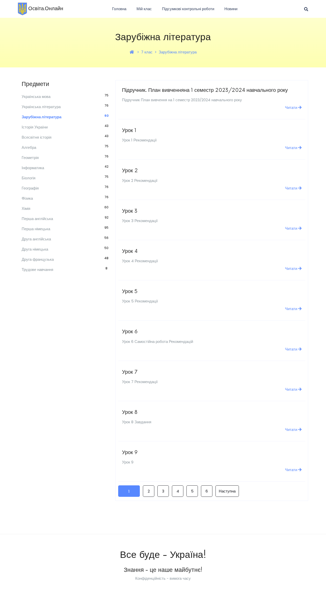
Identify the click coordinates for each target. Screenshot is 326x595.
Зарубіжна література (178, 52)
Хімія (26, 208)
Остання (259, 491)
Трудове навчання (37, 269)
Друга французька (38, 259)
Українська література (41, 106)
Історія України (35, 127)
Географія (30, 188)
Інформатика (33, 167)
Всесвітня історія (36, 137)
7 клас (147, 52)
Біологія (28, 178)
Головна (119, 8)
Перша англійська (37, 218)
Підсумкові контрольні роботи (188, 8)
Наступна (227, 491)
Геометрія (30, 157)
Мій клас (144, 8)
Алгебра (29, 147)
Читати (291, 107)
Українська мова (36, 96)
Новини (230, 8)
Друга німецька (35, 249)
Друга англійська (36, 239)
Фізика (27, 198)
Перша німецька (36, 228)
